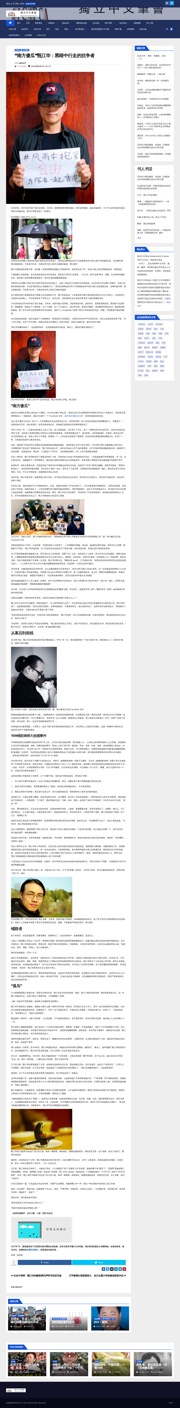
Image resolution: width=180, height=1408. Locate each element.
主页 (28, 23)
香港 (162, 371)
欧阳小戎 (149, 352)
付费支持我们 (32, 1250)
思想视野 (137, 23)
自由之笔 (37, 29)
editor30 (31, 1372)
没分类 (13, 1361)
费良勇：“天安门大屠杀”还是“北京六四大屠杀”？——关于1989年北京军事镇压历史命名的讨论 (154, 126)
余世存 (148, 329)
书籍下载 (118, 29)
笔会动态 (66, 23)
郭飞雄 (140, 371)
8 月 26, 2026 (60, 1372)
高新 (140, 375)
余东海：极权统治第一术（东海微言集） (151, 1366)
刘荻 (154, 334)
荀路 (155, 366)
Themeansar (41, 1403)
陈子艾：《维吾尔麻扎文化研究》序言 (154, 211)
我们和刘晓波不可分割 (100, 29)
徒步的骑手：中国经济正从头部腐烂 (153, 99)
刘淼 (148, 334)
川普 (160, 338)
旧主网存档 (79, 29)
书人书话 (149, 23)
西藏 (162, 366)
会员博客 (28, 35)
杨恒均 (154, 347)
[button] (167, 29)
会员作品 (123, 23)
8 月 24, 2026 (144, 1372)
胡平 (149, 366)
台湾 (166, 334)
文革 (163, 343)
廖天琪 (150, 343)
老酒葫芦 (141, 366)
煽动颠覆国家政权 (38, 66)
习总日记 (141, 324)
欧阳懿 (158, 352)
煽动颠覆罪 (25, 50)
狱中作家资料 (106, 1319)
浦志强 (158, 357)
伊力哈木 (159, 324)
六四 (162, 329)
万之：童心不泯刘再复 (147, 195)
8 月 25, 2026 (102, 1372)
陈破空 (154, 371)
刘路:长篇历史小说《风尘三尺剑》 (152, 217)
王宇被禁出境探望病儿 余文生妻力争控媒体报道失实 (96, 1275)
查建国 (162, 347)
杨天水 (147, 347)
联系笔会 (38, 23)
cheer (29, 1326)
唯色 (140, 338)
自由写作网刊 (14, 35)
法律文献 (55, 1319)
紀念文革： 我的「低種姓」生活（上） (24, 1366)
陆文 (148, 371)
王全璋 (140, 361)
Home (171, 1403)
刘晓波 (140, 334)
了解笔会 (51, 23)
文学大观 (12, 29)
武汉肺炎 (141, 357)
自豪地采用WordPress (14, 1403)
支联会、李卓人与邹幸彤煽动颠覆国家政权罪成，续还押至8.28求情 (26, 1322)
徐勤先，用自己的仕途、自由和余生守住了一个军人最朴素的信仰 (67, 1367)
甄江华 (48, 66)
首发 (57, 29)
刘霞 (160, 334)
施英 (140, 347)
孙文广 (147, 338)
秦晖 (155, 361)
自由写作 (24, 29)
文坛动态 (96, 23)
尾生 (154, 338)
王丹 (165, 357)
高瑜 (146, 375)
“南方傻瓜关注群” (75, 416)
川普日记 (141, 343)
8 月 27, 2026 (18, 1372)
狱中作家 (109, 23)
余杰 (155, 329)
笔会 (162, 361)
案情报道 (17, 50)
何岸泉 (140, 329)
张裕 (157, 343)
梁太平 (140, 352)
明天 (48, 29)
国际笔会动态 (81, 23)
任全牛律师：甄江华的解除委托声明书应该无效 (37, 1275)
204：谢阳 (101, 1322)
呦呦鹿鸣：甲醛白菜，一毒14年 (151, 74)
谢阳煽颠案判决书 (63, 1322)
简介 (19, 23)
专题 (66, 29)
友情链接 (130, 29)
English (41, 35)
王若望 (148, 361)
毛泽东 (150, 357)
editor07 (22, 63)
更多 (139, 238)
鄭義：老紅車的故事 (146, 224)
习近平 (150, 324)
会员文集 (143, 29)
